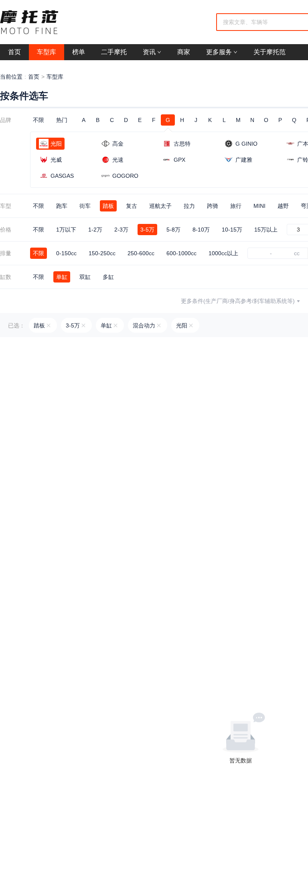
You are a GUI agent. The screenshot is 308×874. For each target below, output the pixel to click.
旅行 (235, 206)
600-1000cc (181, 253)
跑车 (61, 206)
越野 (283, 206)
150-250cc (102, 253)
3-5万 (147, 229)
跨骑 (212, 206)
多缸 (108, 277)
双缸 (85, 277)
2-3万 (121, 229)
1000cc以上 (223, 253)
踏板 (108, 206)
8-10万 (201, 229)
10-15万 (232, 229)
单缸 (61, 277)
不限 (38, 120)
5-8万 (173, 229)
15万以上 (266, 229)
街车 (85, 206)
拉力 (189, 206)
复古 (131, 206)
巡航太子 (160, 206)
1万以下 (66, 229)
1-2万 (95, 229)
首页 (33, 76)
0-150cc (66, 253)
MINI (259, 206)
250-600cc (141, 253)
